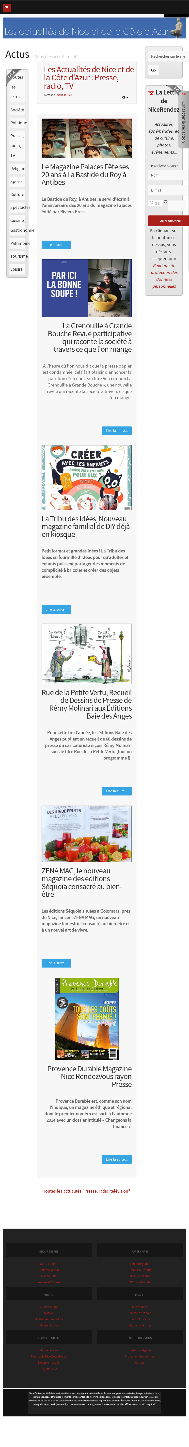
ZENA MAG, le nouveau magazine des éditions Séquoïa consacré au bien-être (82, 882)
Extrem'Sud (49, 1276)
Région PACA (49, 1369)
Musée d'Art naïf (140, 1313)
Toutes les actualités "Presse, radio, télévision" (86, 1191)
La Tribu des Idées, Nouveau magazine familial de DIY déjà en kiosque (86, 526)
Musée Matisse (49, 1325)
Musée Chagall (48, 1307)
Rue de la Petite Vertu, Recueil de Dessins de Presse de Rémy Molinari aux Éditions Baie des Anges (87, 704)
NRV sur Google (140, 1282)
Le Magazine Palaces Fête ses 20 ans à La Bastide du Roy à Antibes (85, 174)
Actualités (71, 56)
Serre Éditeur (49, 1264)
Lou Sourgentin (140, 1264)
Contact (140, 1363)
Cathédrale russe (140, 1325)
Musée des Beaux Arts (49, 1319)
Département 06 (48, 1363)
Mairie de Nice (49, 1350)
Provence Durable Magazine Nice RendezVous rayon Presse (89, 1076)
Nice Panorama (140, 1276)
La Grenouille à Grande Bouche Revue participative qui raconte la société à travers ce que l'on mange (90, 337)
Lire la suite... (56, 245)
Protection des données (140, 1357)
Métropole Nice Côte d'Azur (48, 1357)
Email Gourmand (140, 1270)
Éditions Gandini (49, 1270)
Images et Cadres (48, 1282)
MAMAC (49, 1313)
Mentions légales (140, 1350)
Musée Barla (140, 1307)
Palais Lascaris (140, 1319)
